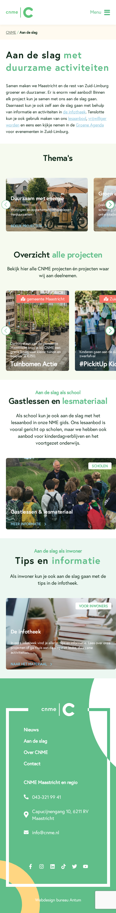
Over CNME (36, 752)
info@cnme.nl (45, 832)
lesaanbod (77, 118)
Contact (32, 763)
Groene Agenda (90, 125)
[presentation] (6, 204)
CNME (11, 32)
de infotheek (74, 111)
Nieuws (31, 729)
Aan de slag (35, 741)
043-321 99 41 (46, 797)
